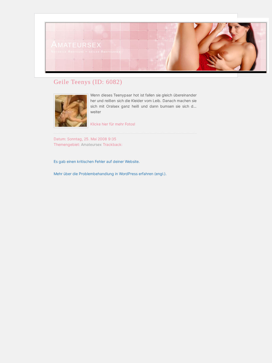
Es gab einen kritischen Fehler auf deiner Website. (97, 161)
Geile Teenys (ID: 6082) (88, 81)
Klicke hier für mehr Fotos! (112, 124)
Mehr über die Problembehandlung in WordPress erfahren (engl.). (110, 173)
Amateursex (76, 44)
